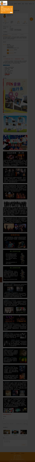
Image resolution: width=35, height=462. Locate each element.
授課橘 (4, 3)
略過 (1, 12)
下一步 (11, 12)
